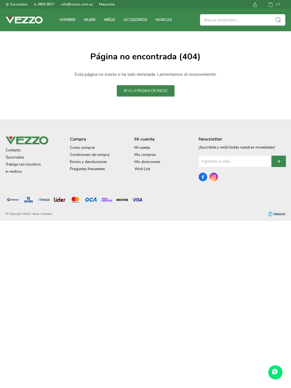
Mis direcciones (147, 161)
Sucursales (19, 4)
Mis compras (145, 154)
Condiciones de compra (89, 154)
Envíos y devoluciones (88, 161)
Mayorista (107, 4)
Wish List (142, 169)
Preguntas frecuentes (87, 169)
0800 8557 (46, 4)
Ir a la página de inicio (145, 90)
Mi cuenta (142, 147)
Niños (109, 19)
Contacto (13, 150)
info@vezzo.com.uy (77, 4)
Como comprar (82, 147)
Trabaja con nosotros (23, 164)
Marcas (164, 19)
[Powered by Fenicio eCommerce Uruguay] (276, 214)
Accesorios (135, 19)
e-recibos (14, 171)
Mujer (89, 19)
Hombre (68, 19)
